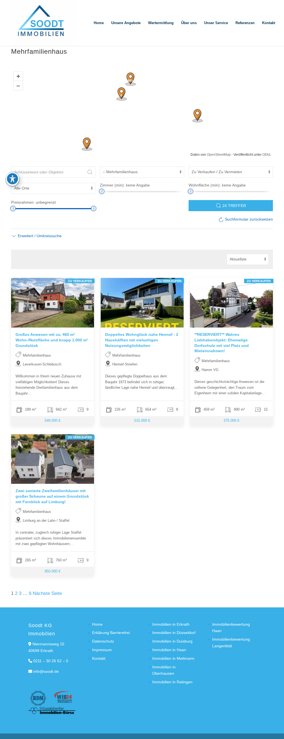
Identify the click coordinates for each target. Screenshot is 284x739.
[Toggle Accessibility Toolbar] (12, 178)
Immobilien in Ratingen (172, 682)
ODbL (266, 155)
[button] (36, 236)
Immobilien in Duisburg (172, 641)
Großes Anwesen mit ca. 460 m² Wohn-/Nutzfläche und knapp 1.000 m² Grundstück (52, 339)
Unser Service (216, 23)
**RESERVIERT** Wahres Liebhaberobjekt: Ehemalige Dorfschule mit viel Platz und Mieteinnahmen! (221, 342)
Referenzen (245, 23)
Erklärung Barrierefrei (111, 632)
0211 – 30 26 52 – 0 (50, 661)
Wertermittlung (161, 23)
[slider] (101, 191)
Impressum (102, 650)
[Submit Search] (89, 172)
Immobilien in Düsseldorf (174, 632)
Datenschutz (103, 641)
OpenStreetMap (219, 155)
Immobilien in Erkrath (170, 624)
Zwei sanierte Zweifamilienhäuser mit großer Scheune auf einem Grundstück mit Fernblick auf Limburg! (52, 496)
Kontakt (268, 23)
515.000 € (142, 420)
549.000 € (52, 420)
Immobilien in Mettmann (173, 658)
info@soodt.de (46, 671)
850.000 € (52, 571)
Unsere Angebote (126, 23)
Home (99, 23)
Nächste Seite (47, 593)
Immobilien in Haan (169, 650)
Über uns (189, 23)
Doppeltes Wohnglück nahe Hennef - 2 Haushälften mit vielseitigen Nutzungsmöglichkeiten (141, 339)
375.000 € (231, 420)
